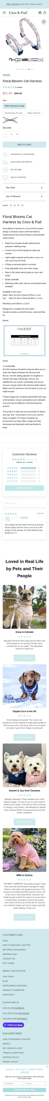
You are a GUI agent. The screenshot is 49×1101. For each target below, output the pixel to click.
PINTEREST (22, 1019)
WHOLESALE (8, 995)
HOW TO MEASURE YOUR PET (17, 945)
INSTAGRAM (23, 1013)
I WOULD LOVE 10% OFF (24, 1090)
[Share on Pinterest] (18, 205)
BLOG (5, 981)
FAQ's (5, 941)
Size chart (7, 127)
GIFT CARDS (8, 963)
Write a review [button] (24, 488)
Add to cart (24, 145)
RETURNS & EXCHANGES (14, 950)
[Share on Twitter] (15, 205)
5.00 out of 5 (31, 459)
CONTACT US (9, 959)
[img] (11, 514)
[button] (9, 87)
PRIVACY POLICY (10, 1062)
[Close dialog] (47, 1067)
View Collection (24, 658)
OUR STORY (8, 977)
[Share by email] (22, 205)
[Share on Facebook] (11, 205)
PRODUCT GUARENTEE (13, 990)
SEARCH (6, 1044)
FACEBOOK (19, 1008)
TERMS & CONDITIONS (13, 1053)
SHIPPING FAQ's (10, 954)
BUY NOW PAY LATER (12, 1048)
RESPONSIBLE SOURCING (15, 986)
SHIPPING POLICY (11, 1057)
